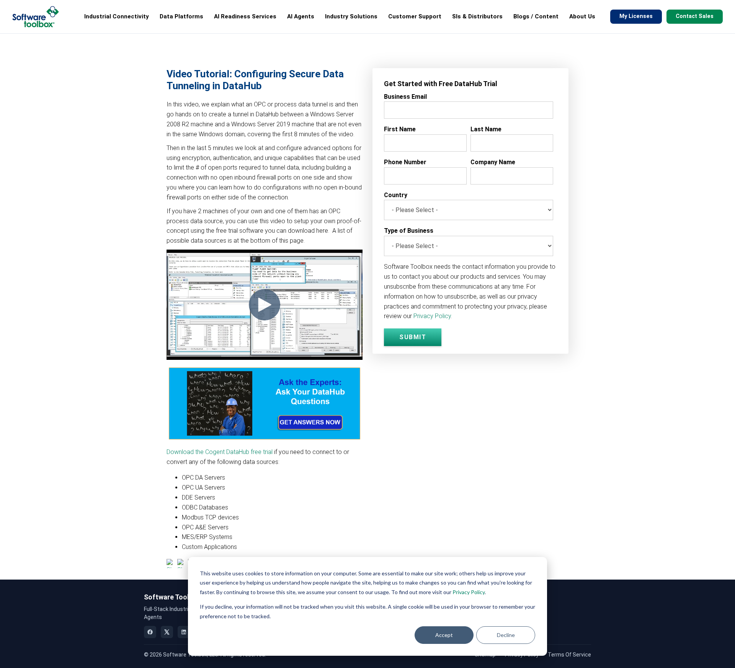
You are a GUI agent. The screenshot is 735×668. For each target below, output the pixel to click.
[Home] (35, 16)
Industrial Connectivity (116, 16)
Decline (506, 635)
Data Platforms (181, 16)
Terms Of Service (569, 655)
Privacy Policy (468, 592)
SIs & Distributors (477, 16)
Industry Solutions (351, 16)
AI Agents (300, 16)
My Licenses (636, 16)
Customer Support (414, 16)
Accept (444, 635)
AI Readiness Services (245, 16)
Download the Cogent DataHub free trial (220, 452)
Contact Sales (695, 16)
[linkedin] (184, 632)
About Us (582, 16)
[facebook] (150, 632)
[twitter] (167, 632)
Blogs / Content (536, 16)
